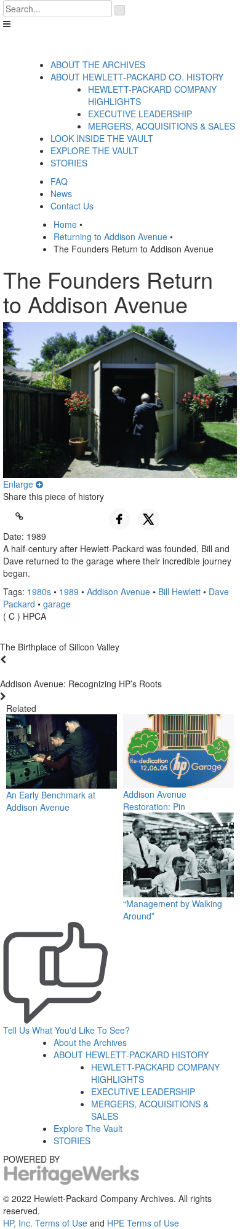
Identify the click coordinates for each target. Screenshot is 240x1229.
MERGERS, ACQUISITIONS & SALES (161, 126)
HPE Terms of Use (143, 1223)
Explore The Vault (88, 1128)
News (61, 193)
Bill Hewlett (179, 591)
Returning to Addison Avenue (110, 236)
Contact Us (72, 206)
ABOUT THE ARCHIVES (97, 64)
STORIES (68, 163)
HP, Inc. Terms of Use (45, 1223)
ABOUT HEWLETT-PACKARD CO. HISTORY (136, 77)
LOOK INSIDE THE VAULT (101, 138)
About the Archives (90, 1042)
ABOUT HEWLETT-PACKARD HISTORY (131, 1054)
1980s (39, 591)
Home (65, 224)
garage (57, 604)
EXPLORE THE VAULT (94, 150)
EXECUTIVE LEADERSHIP (140, 113)
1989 (69, 591)
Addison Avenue (118, 591)
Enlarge (19, 484)
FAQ (59, 181)
